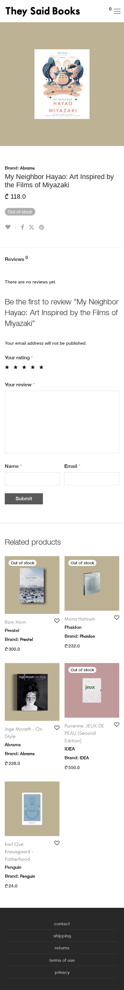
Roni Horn (15, 622)
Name (13, 466)
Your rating (19, 358)
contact (62, 923)
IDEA (84, 758)
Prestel (26, 639)
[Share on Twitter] (31, 227)
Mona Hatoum (80, 619)
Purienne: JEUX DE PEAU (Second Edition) (84, 733)
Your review (20, 385)
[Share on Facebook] (22, 227)
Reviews (16, 258)
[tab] (62, 259)
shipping (62, 935)
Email (72, 466)
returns (62, 947)
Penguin (27, 876)
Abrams (27, 168)
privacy (62, 972)
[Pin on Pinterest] (42, 227)
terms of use (62, 960)
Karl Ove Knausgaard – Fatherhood (19, 851)
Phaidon (87, 636)
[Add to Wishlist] (10, 227)
